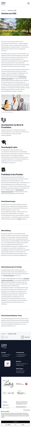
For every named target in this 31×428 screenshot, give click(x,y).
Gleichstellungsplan (8, 275)
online (19, 219)
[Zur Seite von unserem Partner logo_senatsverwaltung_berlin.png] (9, 393)
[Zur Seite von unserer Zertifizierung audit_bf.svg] (7, 364)
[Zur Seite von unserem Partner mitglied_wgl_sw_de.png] (9, 384)
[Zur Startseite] (3, 3)
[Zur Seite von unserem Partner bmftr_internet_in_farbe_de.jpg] (22, 393)
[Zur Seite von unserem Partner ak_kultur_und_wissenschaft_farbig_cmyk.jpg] (22, 384)
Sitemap (5, 402)
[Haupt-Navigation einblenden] (28, 3)
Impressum (6, 405)
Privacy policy (26, 410)
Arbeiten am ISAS (12, 10)
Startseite (3, 10)
